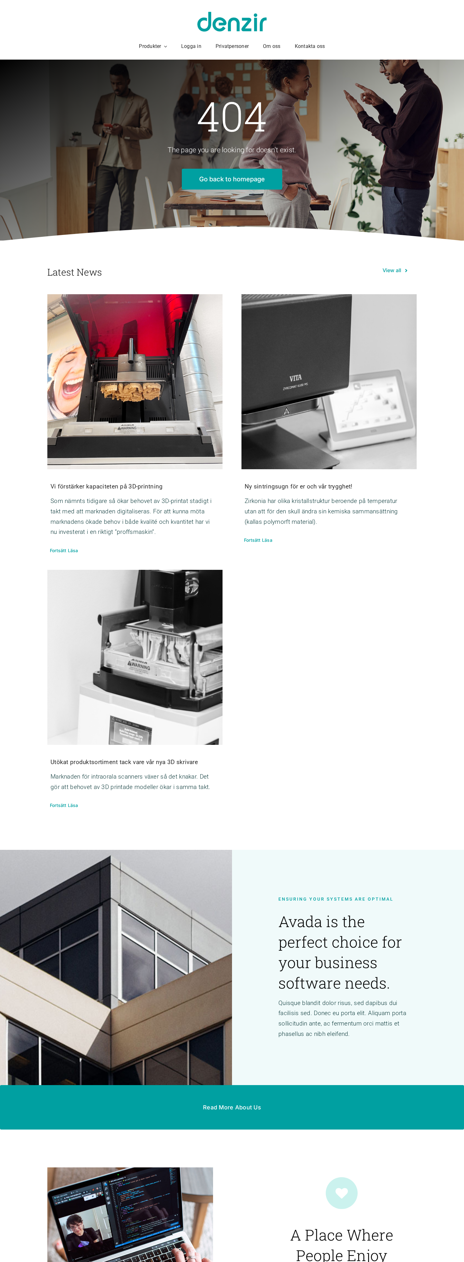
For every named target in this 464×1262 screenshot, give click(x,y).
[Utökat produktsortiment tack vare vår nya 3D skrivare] (135, 657)
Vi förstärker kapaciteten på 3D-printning (107, 486)
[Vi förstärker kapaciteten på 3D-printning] (135, 381)
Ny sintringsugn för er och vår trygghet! (298, 486)
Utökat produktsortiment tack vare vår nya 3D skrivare (124, 762)
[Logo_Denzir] (232, 14)
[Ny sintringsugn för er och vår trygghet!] (329, 381)
